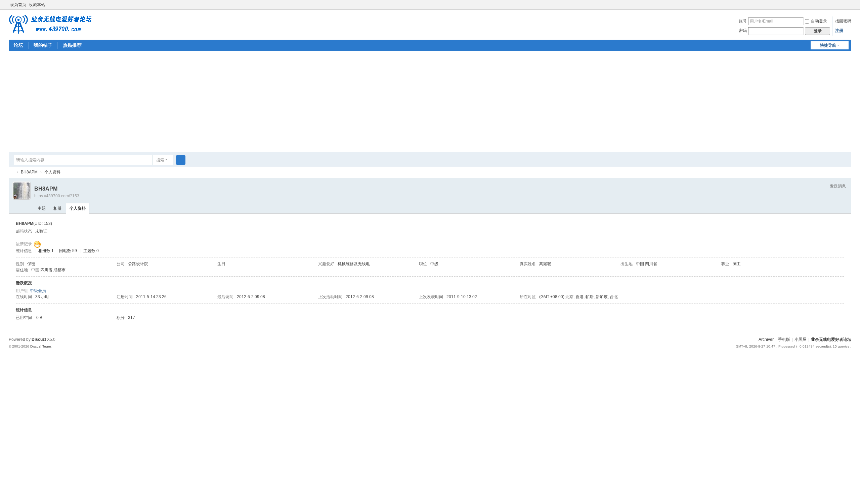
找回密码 (843, 21)
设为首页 (18, 4)
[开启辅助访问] (842, 5)
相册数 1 (46, 250)
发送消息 (838, 186)
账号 (743, 21)
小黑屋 (800, 339)
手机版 (784, 339)
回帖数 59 (68, 250)
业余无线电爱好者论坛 (11, 172)
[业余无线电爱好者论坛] (53, 24)
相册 (57, 208)
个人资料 (78, 208)
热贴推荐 (72, 45)
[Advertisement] (430, 101)
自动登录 (819, 21)
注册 (839, 30)
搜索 (160, 160)
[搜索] (180, 160)
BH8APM (29, 172)
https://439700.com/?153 (56, 196)
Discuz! (39, 339)
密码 (743, 30)
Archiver (766, 339)
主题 (42, 208)
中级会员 (38, 290)
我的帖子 (43, 45)
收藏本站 (37, 4)
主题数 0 (91, 250)
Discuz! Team (40, 346)
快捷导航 (828, 45)
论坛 (18, 45)
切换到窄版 (848, 7)
